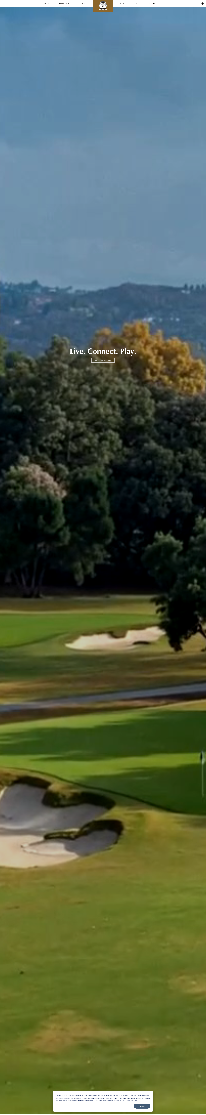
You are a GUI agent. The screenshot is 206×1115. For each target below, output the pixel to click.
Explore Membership (103, 360)
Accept (142, 1106)
